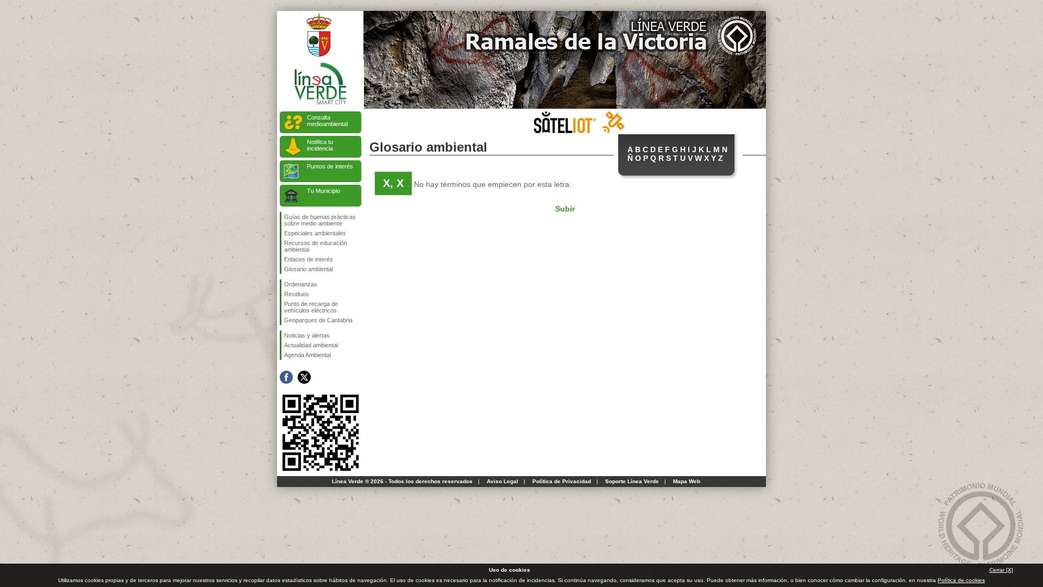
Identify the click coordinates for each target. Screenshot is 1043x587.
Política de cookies (961, 580)
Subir (565, 208)
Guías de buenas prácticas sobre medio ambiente (320, 220)
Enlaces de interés (308, 259)
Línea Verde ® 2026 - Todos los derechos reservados (402, 481)
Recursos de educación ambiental (315, 246)
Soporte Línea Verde (632, 481)
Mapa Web (686, 481)
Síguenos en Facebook (286, 377)
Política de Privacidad (561, 481)
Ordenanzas (300, 284)
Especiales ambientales (315, 233)
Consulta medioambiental (327, 120)
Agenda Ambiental (307, 355)
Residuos (296, 294)
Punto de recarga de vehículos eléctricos (311, 307)
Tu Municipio (323, 191)
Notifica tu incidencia (320, 145)
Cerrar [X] (1001, 570)
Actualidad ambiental (311, 345)
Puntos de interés (330, 166)
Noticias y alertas (307, 335)
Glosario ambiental (308, 269)
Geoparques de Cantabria (318, 320)
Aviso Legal (502, 481)
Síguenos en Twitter (304, 377)
